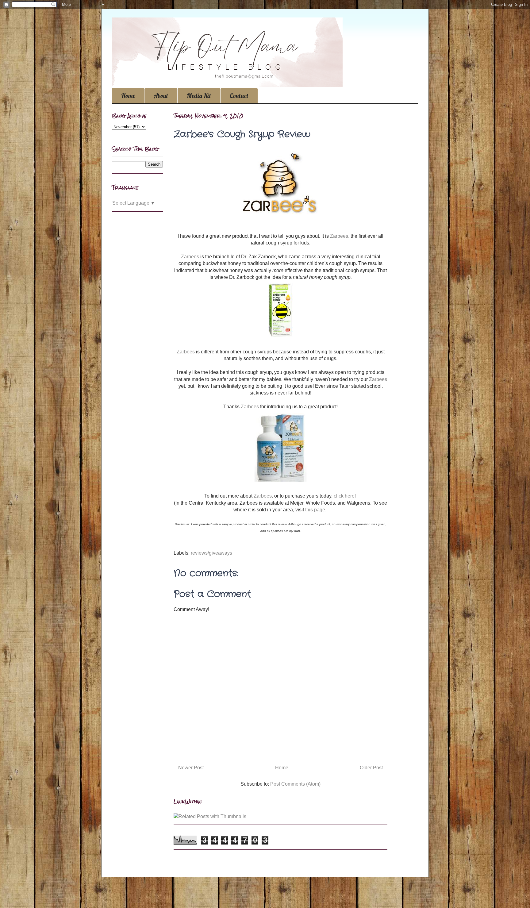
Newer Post (191, 767)
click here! (344, 495)
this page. (316, 509)
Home (128, 95)
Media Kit (199, 95)
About (161, 95)
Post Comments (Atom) (295, 784)
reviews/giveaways (211, 553)
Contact (239, 95)
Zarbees (190, 256)
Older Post (371, 767)
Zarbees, (339, 236)
